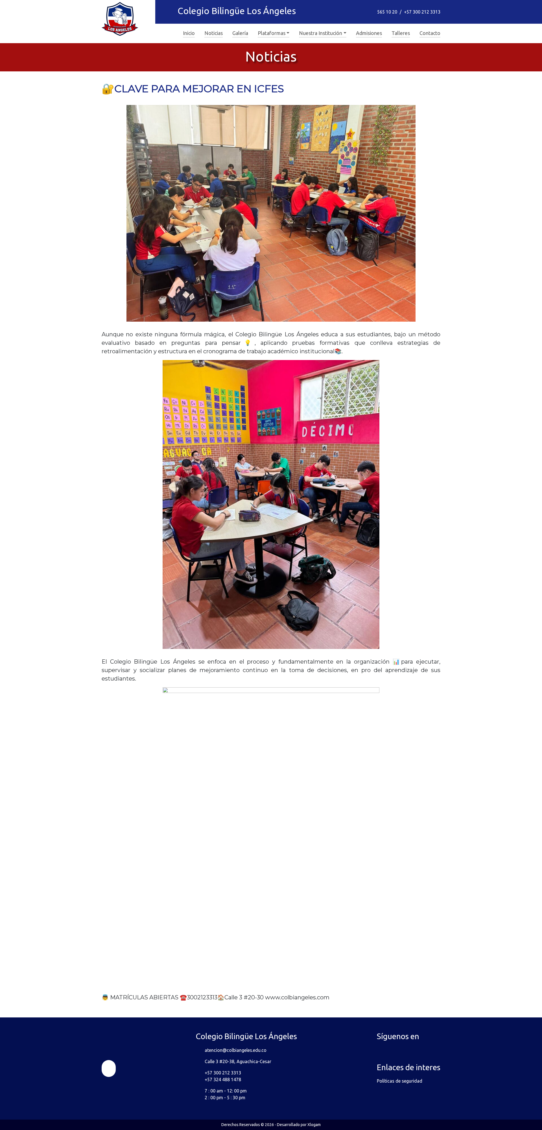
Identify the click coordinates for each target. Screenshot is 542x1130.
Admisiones (369, 33)
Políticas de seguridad (399, 1080)
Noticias (213, 33)
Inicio (189, 33)
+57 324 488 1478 (223, 1079)
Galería (240, 33)
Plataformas (271, 33)
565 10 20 (387, 11)
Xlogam (314, 1124)
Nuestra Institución (320, 33)
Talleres (401, 33)
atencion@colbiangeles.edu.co (235, 1050)
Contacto (429, 33)
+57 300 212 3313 (422, 11)
